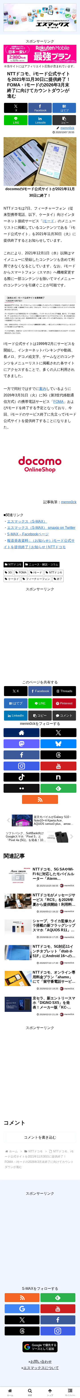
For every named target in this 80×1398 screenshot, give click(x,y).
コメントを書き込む (40, 1137)
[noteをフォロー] (58, 777)
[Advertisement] (40, 633)
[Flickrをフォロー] (22, 788)
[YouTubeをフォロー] (58, 766)
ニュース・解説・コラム (43, 564)
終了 (59, 579)
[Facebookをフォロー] (22, 754)
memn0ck (68, 502)
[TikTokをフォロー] (22, 777)
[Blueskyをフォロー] (58, 743)
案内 (42, 389)
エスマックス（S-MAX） (27, 521)
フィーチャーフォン (38, 579)
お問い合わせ (41, 1361)
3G (10, 572)
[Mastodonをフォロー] (22, 743)
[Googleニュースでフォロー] (22, 1308)
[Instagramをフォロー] (22, 766)
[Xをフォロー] (58, 732)
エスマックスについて (41, 1368)
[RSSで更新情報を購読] (40, 799)
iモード (48, 221)
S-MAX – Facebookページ (28, 534)
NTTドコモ (15, 564)
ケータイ (13, 579)
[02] (40, 314)
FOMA (58, 402)
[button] (64, 120)
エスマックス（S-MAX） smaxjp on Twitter (41, 528)
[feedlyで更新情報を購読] (58, 788)
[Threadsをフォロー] (58, 754)
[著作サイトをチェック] (22, 732)
